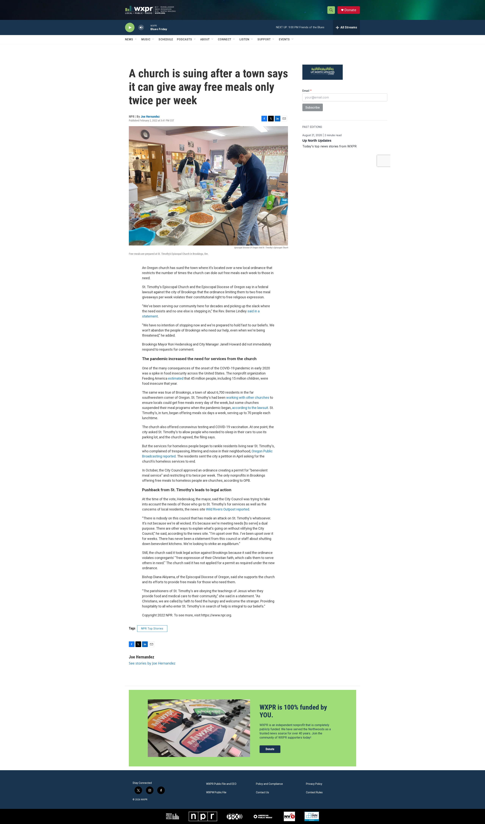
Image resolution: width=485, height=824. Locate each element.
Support (264, 39)
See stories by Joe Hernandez (152, 663)
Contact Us (262, 792)
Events (284, 39)
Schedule (166, 39)
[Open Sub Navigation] (136, 39)
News (129, 39)
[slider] (147, 27)
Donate (350, 10)
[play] (130, 27)
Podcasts (184, 39)
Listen (244, 39)
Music (145, 39)
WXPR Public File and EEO (221, 784)
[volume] (141, 27)
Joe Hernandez (150, 116)
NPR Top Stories (152, 628)
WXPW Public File (216, 792)
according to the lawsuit (250, 408)
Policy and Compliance (269, 784)
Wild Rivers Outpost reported (227, 509)
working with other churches (247, 397)
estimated (175, 378)
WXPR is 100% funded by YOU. (293, 711)
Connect (224, 39)
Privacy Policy (314, 784)
